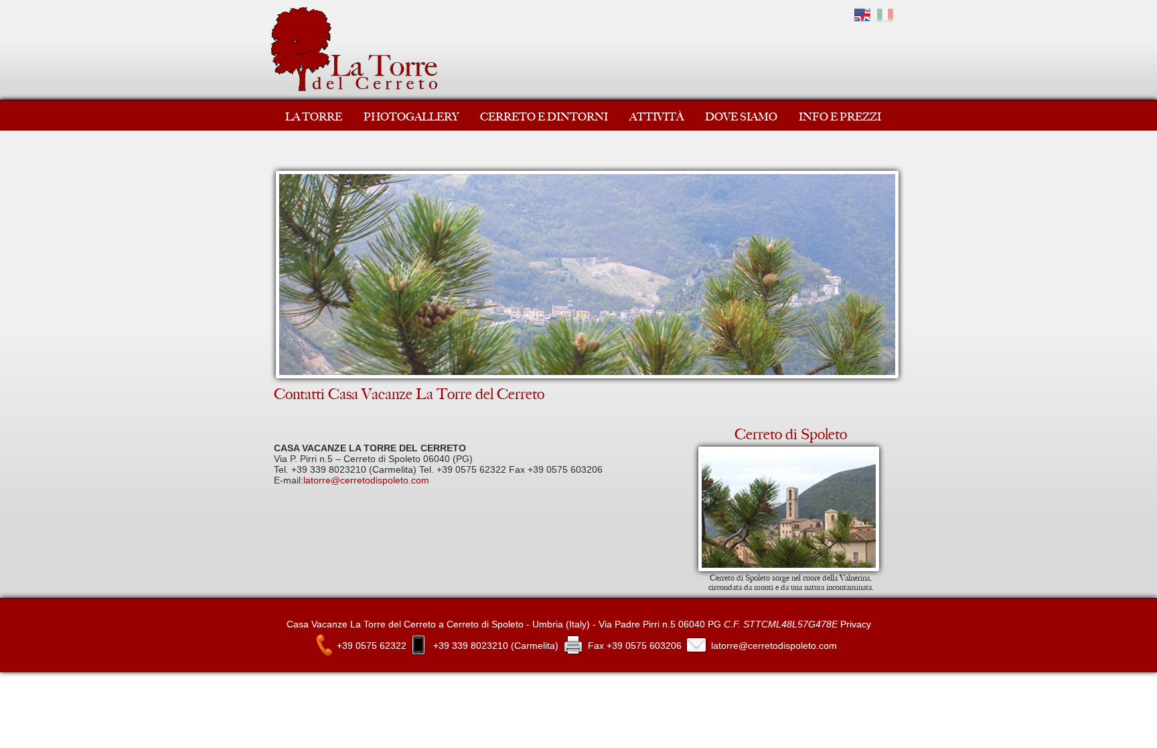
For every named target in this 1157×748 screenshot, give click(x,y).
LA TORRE (313, 116)
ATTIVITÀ (656, 116)
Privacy (855, 624)
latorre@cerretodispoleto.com (366, 480)
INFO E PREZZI (840, 116)
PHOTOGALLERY (411, 116)
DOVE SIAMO (741, 116)
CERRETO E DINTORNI (544, 116)
